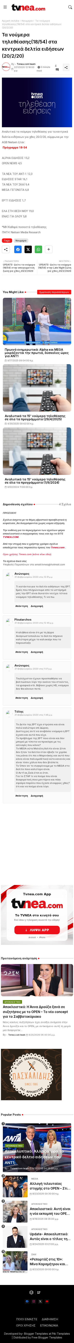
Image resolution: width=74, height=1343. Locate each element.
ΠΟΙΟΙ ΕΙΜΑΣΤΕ (26, 1319)
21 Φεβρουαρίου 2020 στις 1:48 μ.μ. (34, 715)
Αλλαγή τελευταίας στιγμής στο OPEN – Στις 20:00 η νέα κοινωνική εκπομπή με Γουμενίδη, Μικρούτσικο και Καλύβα (50, 1186)
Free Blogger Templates (47, 1337)
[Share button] (48, 249)
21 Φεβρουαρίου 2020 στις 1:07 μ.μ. (33, 668)
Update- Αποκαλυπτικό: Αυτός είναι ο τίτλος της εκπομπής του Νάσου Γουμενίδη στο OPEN (49, 1237)
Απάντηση (21, 605)
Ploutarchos (22, 619)
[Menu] (5, 7)
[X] (28, 249)
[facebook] (27, 1301)
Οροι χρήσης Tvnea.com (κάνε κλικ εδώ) (27, 554)
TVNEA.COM (10, 536)
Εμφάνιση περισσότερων (54, 292)
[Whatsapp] (38, 249)
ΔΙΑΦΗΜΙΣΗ (50, 1319)
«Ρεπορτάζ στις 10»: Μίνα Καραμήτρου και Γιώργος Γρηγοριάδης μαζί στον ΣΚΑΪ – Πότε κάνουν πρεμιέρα (48, 1262)
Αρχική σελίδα (10, 20)
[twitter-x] (40, 1301)
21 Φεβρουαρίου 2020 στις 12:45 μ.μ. (34, 623)
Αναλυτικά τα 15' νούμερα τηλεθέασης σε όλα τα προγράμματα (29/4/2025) (35, 417)
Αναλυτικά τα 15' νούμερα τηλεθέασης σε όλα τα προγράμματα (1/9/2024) (35, 481)
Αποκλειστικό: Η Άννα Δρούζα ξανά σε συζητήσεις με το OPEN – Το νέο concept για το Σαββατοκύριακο (35, 1011)
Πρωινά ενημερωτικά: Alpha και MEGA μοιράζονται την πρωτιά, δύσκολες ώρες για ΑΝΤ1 (37, 353)
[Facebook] (18, 249)
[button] (70, 7)
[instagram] (33, 1301)
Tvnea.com (58, 547)
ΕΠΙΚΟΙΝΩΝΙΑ (49, 1325)
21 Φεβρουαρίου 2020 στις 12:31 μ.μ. (34, 577)
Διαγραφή (37, 605)
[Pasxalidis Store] (31, 1099)
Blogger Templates (36, 1333)
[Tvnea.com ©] (28, 7)
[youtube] (47, 1301)
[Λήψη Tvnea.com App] (37, 915)
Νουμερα (27, 20)
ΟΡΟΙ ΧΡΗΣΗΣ (25, 1325)
